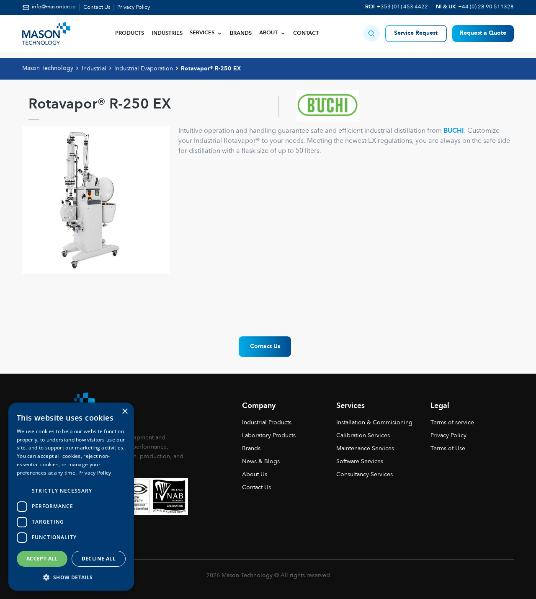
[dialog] (71, 497)
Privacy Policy (133, 7)
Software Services (359, 462)
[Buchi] (318, 106)
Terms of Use (447, 449)
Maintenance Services (365, 449)
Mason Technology (47, 68)
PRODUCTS (129, 33)
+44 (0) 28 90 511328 (486, 7)
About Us (254, 475)
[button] (371, 33)
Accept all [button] (42, 558)
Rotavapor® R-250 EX (211, 69)
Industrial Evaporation (143, 69)
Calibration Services (363, 436)
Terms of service (452, 423)
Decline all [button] (99, 558)
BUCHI (453, 131)
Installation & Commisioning (374, 423)
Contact (306, 33)
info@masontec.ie (53, 7)
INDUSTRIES (167, 33)
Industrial (94, 69)
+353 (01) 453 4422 (402, 7)
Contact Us (97, 7)
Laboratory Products (269, 436)
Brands (241, 33)
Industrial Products (266, 423)
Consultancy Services (364, 475)
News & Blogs (261, 462)
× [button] (124, 411)
